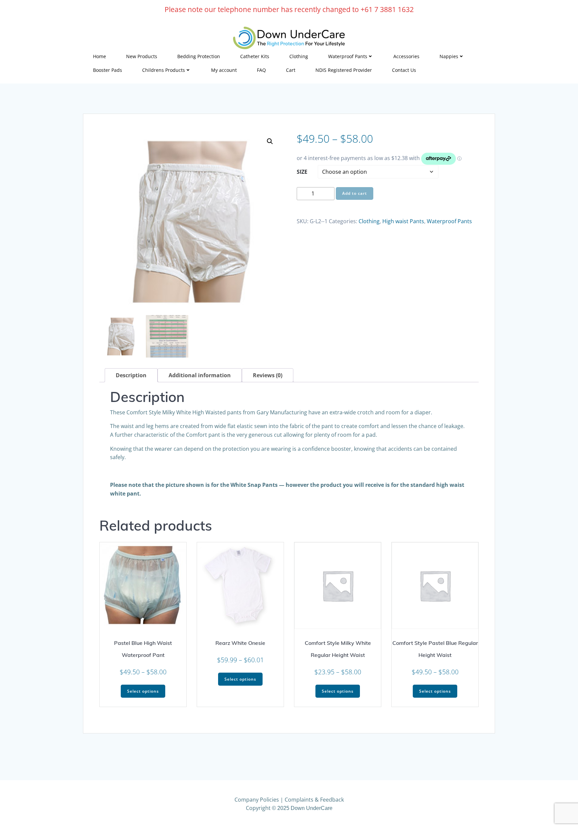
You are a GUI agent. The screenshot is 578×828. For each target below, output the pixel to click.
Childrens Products (163, 70)
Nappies (449, 56)
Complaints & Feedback (314, 799)
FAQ (261, 70)
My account (224, 70)
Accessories (406, 56)
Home (99, 56)
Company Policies (256, 799)
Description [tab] (131, 375)
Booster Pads (107, 70)
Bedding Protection (198, 56)
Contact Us (404, 70)
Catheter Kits (254, 56)
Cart (290, 70)
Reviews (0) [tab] (267, 375)
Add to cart (354, 193)
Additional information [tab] (200, 375)
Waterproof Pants (347, 56)
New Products (141, 56)
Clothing (298, 56)
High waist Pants (403, 221)
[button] (270, 141)
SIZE (302, 171)
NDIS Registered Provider (343, 70)
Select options (143, 691)
